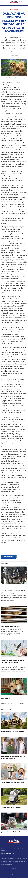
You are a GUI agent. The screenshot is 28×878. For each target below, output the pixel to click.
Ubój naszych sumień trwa (10, 626)
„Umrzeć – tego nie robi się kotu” (10, 832)
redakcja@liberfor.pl (9, 853)
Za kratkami (5, 698)
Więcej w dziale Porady (6, 709)
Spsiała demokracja (8, 587)
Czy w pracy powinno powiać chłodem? (12, 782)
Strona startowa (8, 556)
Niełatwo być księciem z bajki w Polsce (12, 731)
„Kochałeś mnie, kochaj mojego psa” (11, 807)
